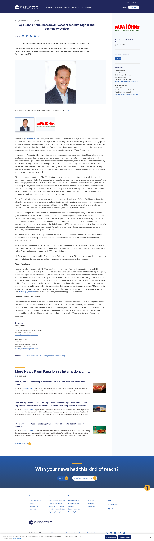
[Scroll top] (147, 488)
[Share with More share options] (42, 36)
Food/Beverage (60, 356)
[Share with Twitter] (26, 36)
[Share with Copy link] (38, 36)
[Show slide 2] (45, 124)
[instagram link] (124, 533)
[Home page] (26, 7)
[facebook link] (120, 533)
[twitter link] (107, 533)
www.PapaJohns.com (27, 292)
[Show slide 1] (24, 124)
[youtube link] (115, 533)
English (118, 58)
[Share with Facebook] (30, 36)
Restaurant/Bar (36, 356)
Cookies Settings (111, 537)
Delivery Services (48, 356)
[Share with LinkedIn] (22, 36)
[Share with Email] (34, 36)
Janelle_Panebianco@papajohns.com (26, 335)
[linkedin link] (111, 533)
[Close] (150, 537)
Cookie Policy (17, 538)
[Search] (128, 2)
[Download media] (69, 110)
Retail (28, 356)
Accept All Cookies (124, 537)
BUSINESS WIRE (31, 138)
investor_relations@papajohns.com (26, 349)
